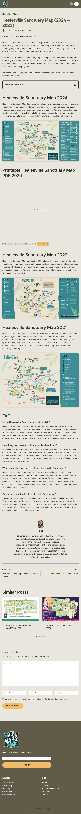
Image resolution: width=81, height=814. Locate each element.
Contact (45, 785)
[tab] (36, 636)
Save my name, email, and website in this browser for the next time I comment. (36, 699)
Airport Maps (8, 782)
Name (6, 693)
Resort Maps (7, 785)
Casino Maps (8, 791)
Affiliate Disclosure (50, 788)
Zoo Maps (13, 14)
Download (43, 244)
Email (33, 693)
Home (5, 14)
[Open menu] (76, 4)
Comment (8, 663)
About (44, 782)
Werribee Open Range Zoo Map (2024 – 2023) (20, 573)
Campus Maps (8, 795)
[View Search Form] (71, 4)
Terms (45, 795)
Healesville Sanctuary (27, 36)
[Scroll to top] (77, 806)
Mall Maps (7, 788)
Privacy (45, 791)
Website (59, 693)
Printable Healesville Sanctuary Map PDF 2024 (19, 244)
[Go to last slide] (5, 616)
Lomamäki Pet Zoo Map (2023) (65, 572)
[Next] (75, 616)
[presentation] (20, 609)
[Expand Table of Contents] (75, 85)
